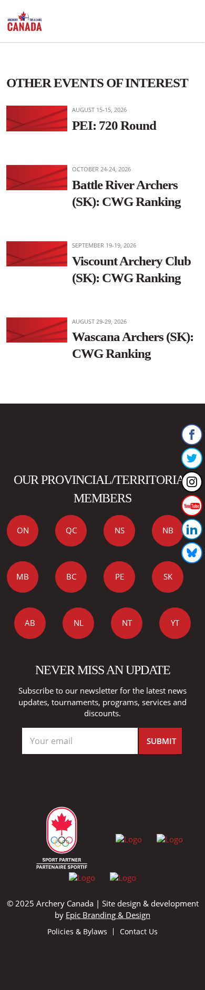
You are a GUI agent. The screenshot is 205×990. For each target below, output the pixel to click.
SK (167, 576)
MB (22, 576)
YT (175, 622)
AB (30, 622)
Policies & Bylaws (77, 931)
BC (71, 576)
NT (127, 622)
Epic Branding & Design (108, 915)
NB (167, 530)
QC (71, 530)
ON (23, 530)
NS (120, 530)
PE (119, 576)
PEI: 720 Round (114, 125)
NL (79, 622)
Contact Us (139, 931)
